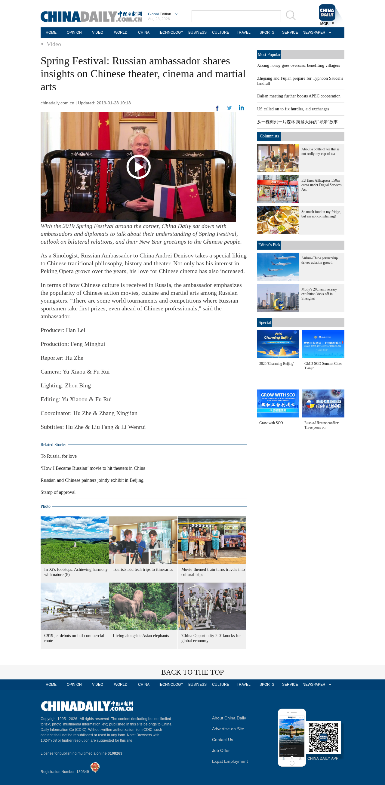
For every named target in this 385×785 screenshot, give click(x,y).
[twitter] (241, 109)
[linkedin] (229, 110)
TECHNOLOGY (170, 32)
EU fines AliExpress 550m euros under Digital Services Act (321, 185)
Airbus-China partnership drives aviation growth (319, 260)
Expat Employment (230, 761)
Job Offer (221, 750)
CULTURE (220, 32)
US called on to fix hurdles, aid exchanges (293, 109)
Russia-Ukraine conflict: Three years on (321, 425)
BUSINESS (197, 32)
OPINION (74, 32)
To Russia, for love (59, 456)
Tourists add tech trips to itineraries (143, 569)
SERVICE (290, 32)
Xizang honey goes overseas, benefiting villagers (298, 65)
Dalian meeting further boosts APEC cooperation (298, 96)
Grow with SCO (271, 423)
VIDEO (97, 32)
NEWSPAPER (313, 32)
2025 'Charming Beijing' (276, 364)
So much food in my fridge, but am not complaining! (321, 214)
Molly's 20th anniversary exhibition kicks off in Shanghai (319, 293)
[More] (217, 111)
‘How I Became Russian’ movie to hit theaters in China (93, 468)
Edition (159, 14)
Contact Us (222, 739)
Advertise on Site (228, 728)
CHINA (143, 32)
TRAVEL (244, 32)
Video (54, 44)
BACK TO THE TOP (192, 672)
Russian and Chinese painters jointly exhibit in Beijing (92, 480)
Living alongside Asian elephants (141, 635)
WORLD (121, 32)
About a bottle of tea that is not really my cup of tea (320, 151)
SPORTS (267, 32)
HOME (51, 32)
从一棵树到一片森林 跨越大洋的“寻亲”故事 (297, 122)
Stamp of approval (58, 492)
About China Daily (229, 718)
